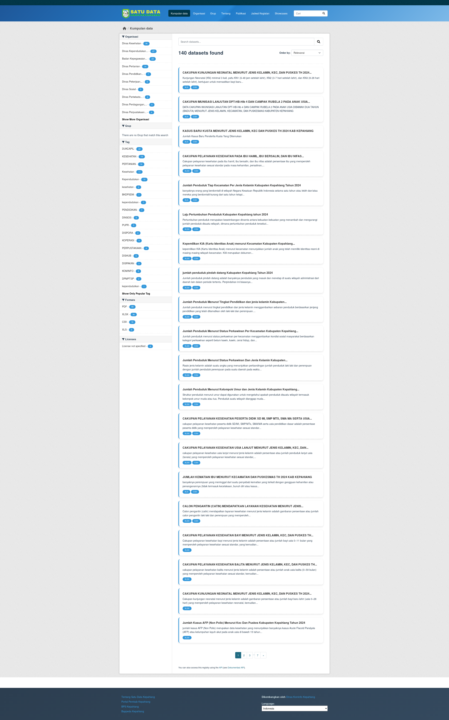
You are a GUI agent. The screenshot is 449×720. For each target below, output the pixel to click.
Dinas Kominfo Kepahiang (300, 697)
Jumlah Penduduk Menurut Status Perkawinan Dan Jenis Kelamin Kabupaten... (235, 360)
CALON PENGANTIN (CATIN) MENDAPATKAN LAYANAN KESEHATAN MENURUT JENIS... (243, 506)
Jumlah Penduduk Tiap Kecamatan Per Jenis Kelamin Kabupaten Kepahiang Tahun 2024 (242, 185)
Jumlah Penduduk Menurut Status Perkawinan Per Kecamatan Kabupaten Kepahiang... (240, 331)
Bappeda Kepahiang (132, 711)
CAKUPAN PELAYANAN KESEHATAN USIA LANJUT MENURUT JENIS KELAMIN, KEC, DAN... (245, 448)
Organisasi (199, 13)
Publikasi (241, 13)
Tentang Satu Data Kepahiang (138, 697)
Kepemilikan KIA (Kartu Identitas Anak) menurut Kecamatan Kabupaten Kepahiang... (239, 243)
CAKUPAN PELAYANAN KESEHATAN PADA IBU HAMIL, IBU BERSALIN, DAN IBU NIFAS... (243, 156)
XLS (186, 87)
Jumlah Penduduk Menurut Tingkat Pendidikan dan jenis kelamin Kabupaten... (235, 302)
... (254, 654)
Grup (213, 13)
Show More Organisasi (135, 119)
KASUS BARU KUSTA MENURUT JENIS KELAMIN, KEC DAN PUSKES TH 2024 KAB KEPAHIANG (248, 131)
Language (268, 703)
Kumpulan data (179, 13)
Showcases (281, 13)
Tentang (225, 13)
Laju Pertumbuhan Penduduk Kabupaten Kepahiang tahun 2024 (225, 214)
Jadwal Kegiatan (260, 13)
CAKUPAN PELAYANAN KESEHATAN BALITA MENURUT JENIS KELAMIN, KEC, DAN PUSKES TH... (250, 564)
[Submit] (323, 13)
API (220, 667)
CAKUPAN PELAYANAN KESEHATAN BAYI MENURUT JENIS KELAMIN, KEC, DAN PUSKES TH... (248, 535)
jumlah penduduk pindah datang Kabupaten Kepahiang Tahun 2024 (228, 273)
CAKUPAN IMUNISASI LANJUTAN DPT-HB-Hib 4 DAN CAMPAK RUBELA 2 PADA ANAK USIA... (246, 102)
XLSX (187, 170)
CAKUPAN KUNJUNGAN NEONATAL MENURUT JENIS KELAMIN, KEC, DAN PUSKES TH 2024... (247, 72)
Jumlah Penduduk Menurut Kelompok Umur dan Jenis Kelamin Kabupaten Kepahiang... (241, 389)
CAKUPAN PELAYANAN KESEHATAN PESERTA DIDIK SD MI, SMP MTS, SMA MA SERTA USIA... (247, 418)
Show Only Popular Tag (136, 293)
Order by (284, 52)
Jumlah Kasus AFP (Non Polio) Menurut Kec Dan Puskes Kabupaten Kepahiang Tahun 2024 (244, 623)
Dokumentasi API (236, 667)
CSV (195, 87)
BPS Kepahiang (130, 706)
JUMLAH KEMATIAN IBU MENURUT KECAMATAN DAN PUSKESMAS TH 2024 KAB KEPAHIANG (247, 477)
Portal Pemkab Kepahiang (135, 701)
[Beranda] (124, 28)
